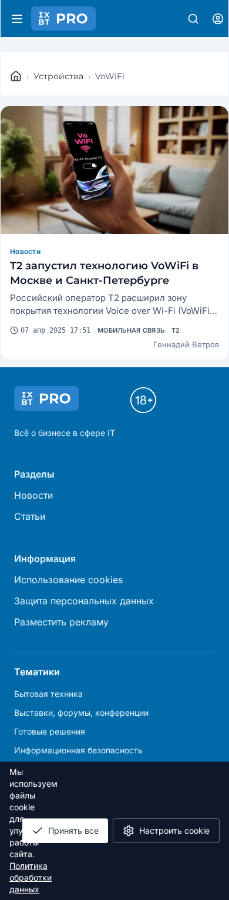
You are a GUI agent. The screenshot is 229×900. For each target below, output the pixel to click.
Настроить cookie (174, 830)
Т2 (175, 330)
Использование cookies (68, 580)
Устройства (58, 76)
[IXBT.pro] (16, 76)
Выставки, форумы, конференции (81, 713)
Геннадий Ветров (186, 344)
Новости (25, 251)
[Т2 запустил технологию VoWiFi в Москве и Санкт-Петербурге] (114, 170)
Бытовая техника (48, 694)
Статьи (29, 516)
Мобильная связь (130, 330)
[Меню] (17, 19)
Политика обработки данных (30, 877)
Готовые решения (49, 731)
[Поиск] (193, 19)
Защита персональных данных (84, 601)
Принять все (73, 830)
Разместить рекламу (61, 622)
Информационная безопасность (78, 750)
